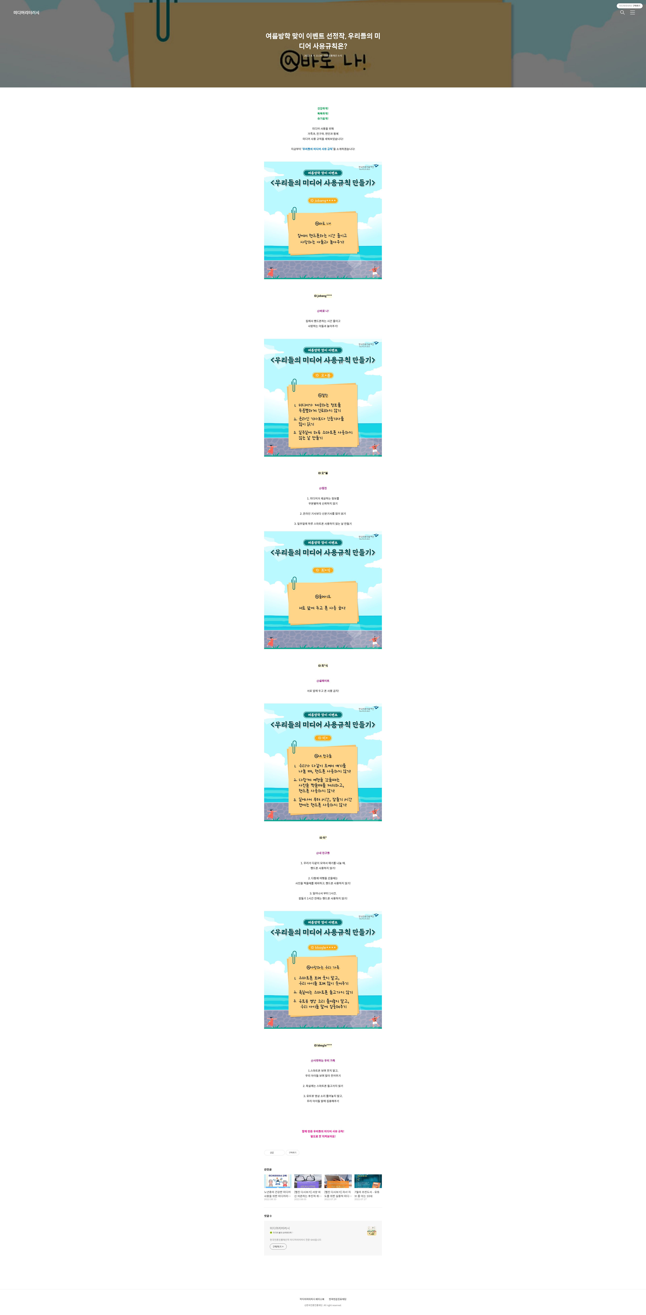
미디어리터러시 (26, 12)
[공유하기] (277, 1152)
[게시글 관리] (281, 1152)
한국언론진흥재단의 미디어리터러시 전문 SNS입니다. (296, 1239)
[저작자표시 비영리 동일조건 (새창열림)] (303, 1152)
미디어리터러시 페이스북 (312, 1299)
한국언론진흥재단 (337, 1299)
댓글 (268, 1216)
